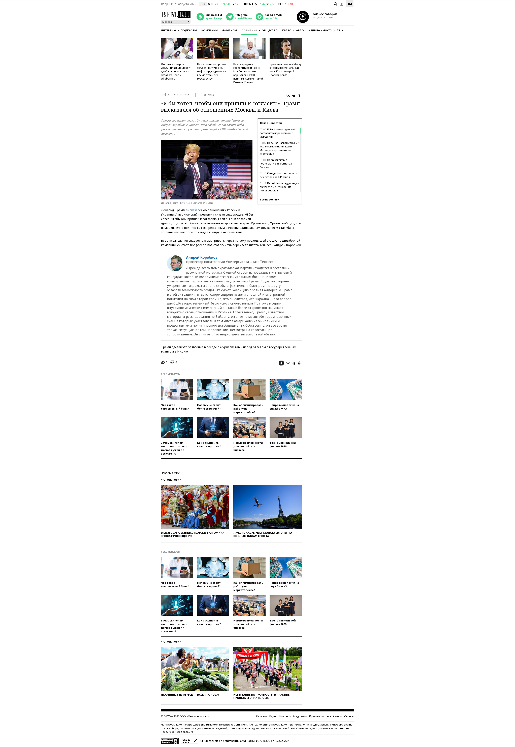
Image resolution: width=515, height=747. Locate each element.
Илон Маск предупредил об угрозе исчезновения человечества (279, 186)
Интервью (168, 30)
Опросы (349, 716)
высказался (193, 210)
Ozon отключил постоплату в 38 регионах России (276, 163)
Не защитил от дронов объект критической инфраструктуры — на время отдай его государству (211, 71)
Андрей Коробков (201, 257)
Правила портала (320, 716)
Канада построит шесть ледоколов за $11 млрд (278, 175)
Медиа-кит (300, 716)
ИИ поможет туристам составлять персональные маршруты (277, 133)
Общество (270, 30)
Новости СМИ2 (170, 473)
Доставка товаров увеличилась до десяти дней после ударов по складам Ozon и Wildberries (176, 71)
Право (286, 30)
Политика (249, 30)
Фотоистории (171, 479)
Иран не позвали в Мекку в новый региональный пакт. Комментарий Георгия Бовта (286, 69)
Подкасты (189, 30)
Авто (300, 30)
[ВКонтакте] (288, 95)
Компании (209, 30)
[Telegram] (293, 95)
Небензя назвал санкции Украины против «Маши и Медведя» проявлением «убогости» (279, 148)
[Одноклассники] (299, 95)
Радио (273, 716)
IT (338, 30)
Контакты (285, 716)
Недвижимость (320, 30)
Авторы (337, 716)
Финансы (229, 30)
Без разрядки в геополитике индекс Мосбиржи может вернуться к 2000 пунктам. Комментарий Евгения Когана (248, 73)
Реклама (261, 716)
